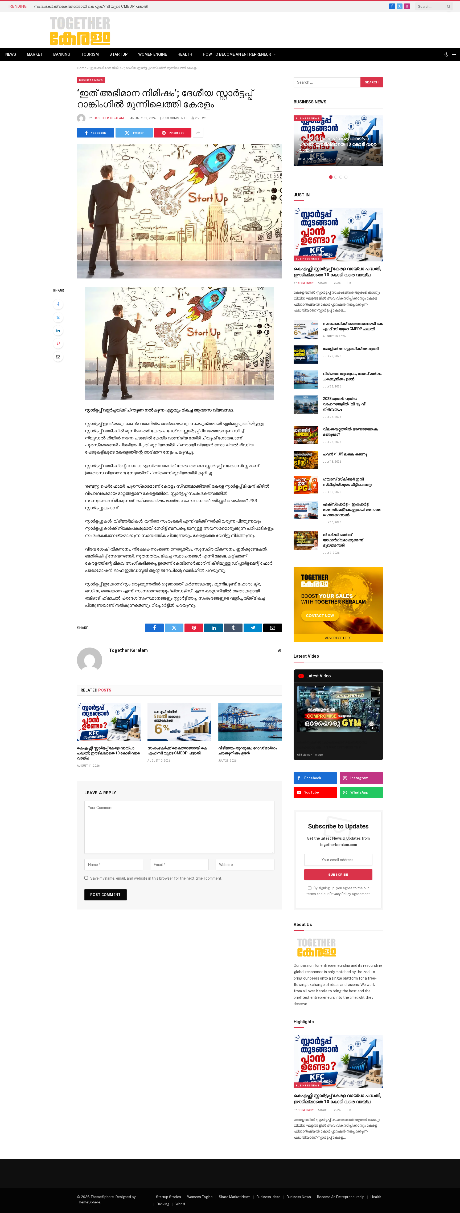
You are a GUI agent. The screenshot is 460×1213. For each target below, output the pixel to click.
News (10, 54)
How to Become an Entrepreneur (237, 54)
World (180, 1204)
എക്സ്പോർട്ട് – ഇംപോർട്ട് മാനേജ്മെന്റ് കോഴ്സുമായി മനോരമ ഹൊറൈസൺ (351, 509)
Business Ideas (269, 1197)
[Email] (58, 356)
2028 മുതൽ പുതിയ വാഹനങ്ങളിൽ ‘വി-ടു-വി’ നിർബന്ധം (344, 404)
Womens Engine (200, 1197)
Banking (61, 54)
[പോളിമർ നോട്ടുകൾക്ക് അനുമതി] (306, 354)
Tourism (90, 54)
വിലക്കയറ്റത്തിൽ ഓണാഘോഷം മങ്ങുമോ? (350, 431)
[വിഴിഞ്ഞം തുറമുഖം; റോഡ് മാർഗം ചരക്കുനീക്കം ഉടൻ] (250, 722)
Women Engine (152, 54)
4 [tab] (345, 177)
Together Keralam (108, 118)
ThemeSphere (88, 1202)
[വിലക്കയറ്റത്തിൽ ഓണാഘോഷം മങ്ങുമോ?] (306, 435)
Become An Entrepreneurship (340, 1197)
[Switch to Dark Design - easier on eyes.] (446, 54)
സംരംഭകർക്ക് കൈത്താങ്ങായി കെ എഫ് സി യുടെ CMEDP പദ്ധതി (90, 6)
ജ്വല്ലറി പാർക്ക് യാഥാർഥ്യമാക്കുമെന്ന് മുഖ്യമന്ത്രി (343, 539)
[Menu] (454, 54)
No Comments (176, 118)
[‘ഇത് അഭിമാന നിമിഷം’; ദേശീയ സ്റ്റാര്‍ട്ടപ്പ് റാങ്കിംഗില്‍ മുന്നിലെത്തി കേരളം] (179, 211)
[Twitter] (58, 317)
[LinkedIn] (58, 330)
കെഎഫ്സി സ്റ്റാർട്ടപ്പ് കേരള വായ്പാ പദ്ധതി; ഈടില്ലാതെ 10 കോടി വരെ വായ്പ (108, 753)
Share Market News (234, 1197)
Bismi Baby (306, 158)
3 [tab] (340, 177)
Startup (118, 54)
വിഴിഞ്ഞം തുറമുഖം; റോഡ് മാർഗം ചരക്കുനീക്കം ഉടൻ (247, 750)
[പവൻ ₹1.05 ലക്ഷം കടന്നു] (306, 460)
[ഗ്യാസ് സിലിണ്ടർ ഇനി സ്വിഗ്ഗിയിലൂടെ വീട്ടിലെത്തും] (306, 485)
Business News (91, 80)
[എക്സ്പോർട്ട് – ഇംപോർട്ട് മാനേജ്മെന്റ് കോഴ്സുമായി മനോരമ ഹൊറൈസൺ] (306, 510)
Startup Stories (168, 1197)
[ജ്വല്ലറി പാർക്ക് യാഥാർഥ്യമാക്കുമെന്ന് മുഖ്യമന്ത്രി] (306, 540)
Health (185, 54)
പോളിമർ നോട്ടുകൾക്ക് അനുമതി (351, 348)
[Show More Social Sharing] (198, 133)
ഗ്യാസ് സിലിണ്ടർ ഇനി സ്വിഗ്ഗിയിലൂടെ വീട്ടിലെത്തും (347, 482)
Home (81, 68)
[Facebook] (58, 304)
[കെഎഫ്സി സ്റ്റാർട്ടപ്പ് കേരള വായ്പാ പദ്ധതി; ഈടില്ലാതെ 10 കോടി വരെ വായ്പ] (109, 722)
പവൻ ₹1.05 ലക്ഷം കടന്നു (345, 454)
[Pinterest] (58, 343)
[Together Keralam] (65, 30)
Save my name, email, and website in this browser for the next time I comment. (156, 878)
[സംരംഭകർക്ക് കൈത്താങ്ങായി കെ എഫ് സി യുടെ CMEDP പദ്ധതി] (179, 722)
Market (35, 54)
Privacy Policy (340, 894)
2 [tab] (335, 177)
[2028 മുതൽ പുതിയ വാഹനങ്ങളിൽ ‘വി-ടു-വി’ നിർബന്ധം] (306, 404)
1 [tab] (330, 177)
